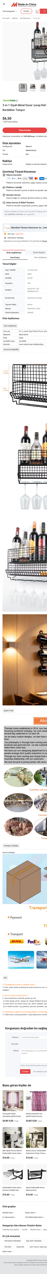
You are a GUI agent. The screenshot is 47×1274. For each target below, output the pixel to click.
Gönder (25, 1071)
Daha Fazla (7, 1251)
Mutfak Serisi (8, 1212)
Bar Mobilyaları (25, 18)
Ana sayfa (6, 18)
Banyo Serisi (30, 1212)
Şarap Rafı (36, 18)
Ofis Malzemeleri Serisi (34, 1217)
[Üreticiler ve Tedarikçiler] (23, 4)
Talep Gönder (25, 130)
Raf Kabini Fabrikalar (13, 1241)
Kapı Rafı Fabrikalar (34, 1241)
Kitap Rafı (20, 1247)
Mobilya (15, 18)
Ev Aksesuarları (9, 1217)
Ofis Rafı (8, 1247)
